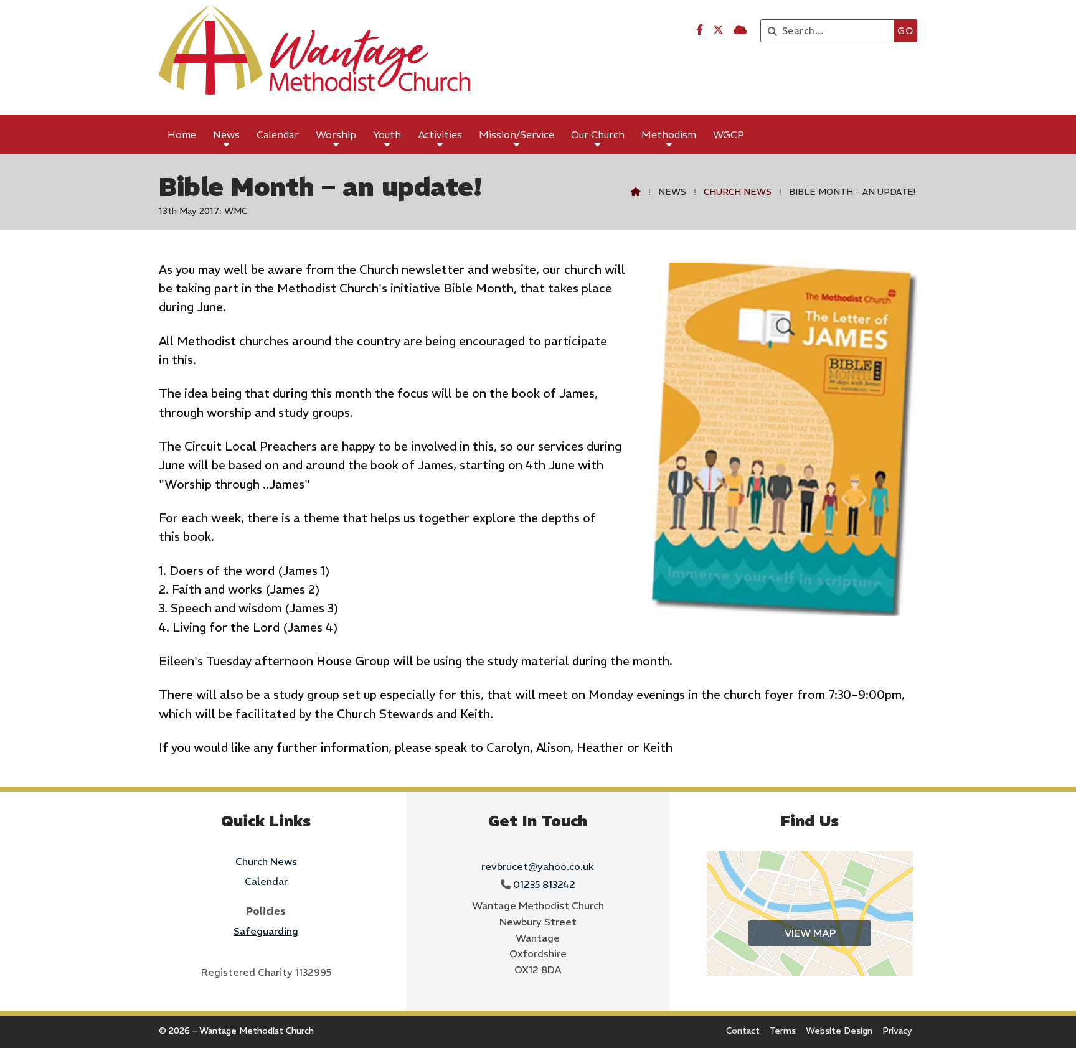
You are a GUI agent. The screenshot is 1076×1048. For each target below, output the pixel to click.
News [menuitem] (226, 134)
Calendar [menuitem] (278, 134)
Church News (738, 191)
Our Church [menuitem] (598, 134)
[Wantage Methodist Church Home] (314, 57)
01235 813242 (544, 884)
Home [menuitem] (182, 134)
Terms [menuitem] (783, 1030)
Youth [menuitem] (387, 134)
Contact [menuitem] (743, 1030)
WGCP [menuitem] (728, 134)
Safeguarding (266, 931)
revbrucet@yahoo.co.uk (537, 866)
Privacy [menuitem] (897, 1030)
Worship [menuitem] (336, 134)
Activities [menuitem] (440, 134)
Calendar (266, 881)
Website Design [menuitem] (839, 1030)
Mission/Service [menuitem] (516, 134)
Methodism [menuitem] (668, 134)
